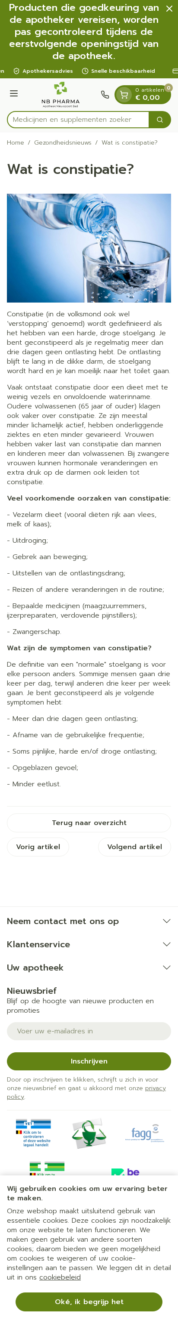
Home (15, 143)
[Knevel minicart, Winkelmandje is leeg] (124, 94)
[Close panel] (169, 8)
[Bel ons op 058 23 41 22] (105, 94)
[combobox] (78, 119)
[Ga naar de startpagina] (60, 95)
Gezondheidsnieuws (63, 143)
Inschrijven (89, 1061)
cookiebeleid (60, 1277)
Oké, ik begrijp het (89, 1302)
